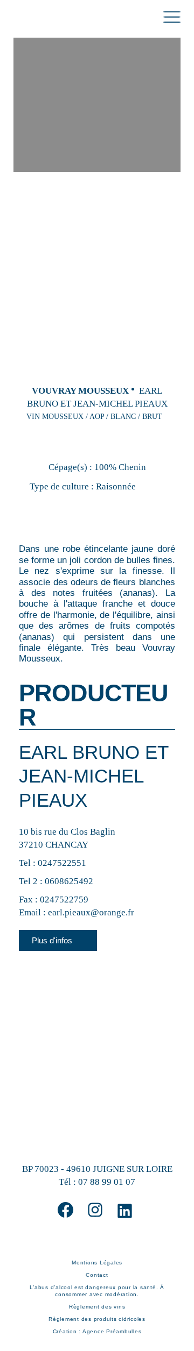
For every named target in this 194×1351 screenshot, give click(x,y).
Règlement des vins (97, 1307)
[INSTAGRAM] (95, 1209)
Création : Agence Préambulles (97, 1331)
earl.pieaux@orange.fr (91, 912)
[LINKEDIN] (124, 1210)
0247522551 (62, 863)
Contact (97, 1275)
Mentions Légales (97, 1262)
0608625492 (69, 881)
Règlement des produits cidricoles (97, 1319)
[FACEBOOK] (65, 1209)
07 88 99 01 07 (106, 1182)
